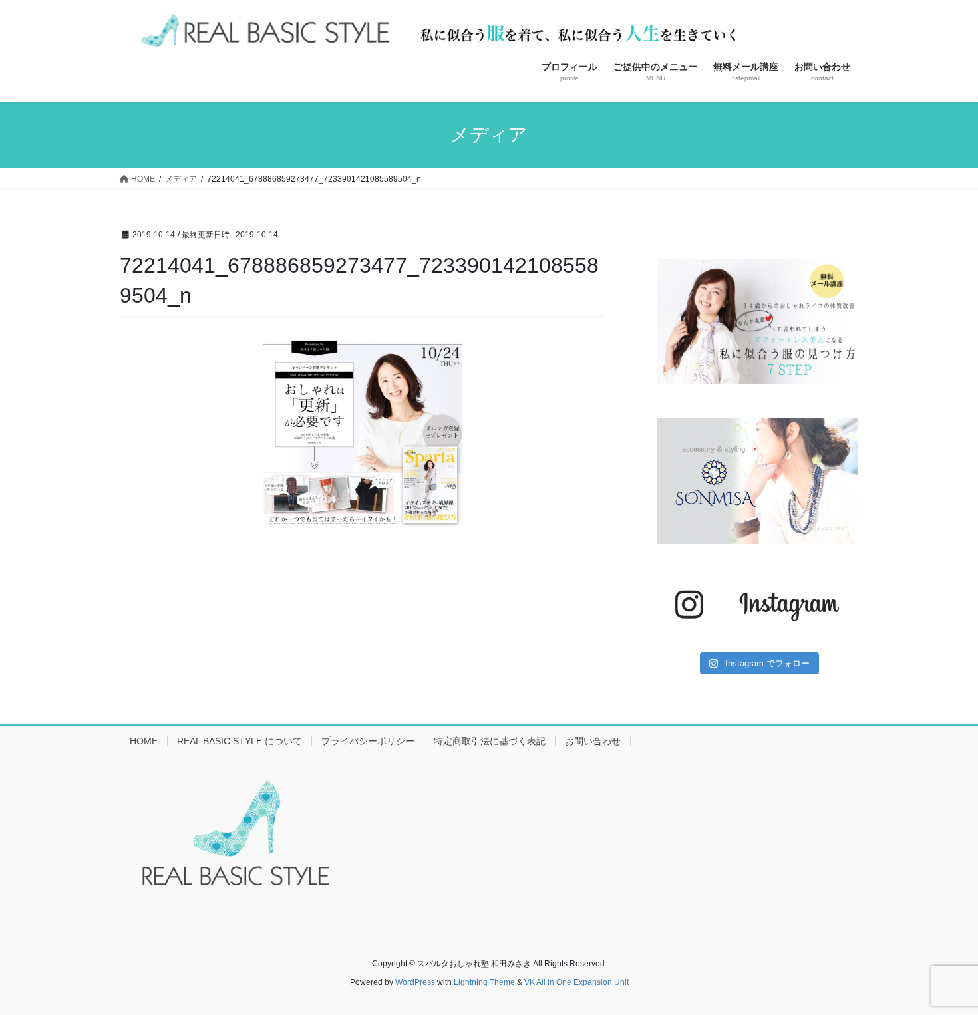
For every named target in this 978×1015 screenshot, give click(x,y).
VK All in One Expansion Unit (576, 982)
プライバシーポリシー (367, 741)
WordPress (415, 982)
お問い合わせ (593, 741)
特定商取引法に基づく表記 (490, 741)
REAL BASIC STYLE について (239, 741)
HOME (144, 741)
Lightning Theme (484, 982)
